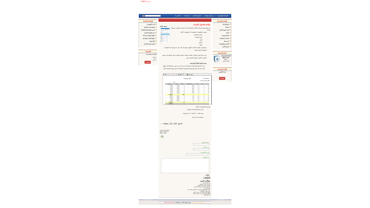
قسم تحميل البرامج (224, 30)
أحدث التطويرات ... (150, 24)
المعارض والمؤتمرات (224, 44)
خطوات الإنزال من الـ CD (149, 35)
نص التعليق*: (205, 157)
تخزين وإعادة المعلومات (205, 190)
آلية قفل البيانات (206, 194)
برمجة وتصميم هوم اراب (199, 202)
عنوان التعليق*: (205, 142)
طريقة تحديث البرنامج (149, 27)
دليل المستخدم (225, 35)
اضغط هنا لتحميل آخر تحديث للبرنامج (226, 56)
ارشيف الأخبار (225, 46)
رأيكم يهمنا (152, 41)
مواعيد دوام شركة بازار (149, 44)
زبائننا (227, 32)
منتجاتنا (227, 27)
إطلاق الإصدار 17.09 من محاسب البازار (201, 192)
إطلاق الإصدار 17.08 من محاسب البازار (201, 193)
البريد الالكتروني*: (204, 152)
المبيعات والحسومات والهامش (203, 185)
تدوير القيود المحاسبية (149, 32)
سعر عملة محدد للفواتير (205, 184)
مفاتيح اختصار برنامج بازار (149, 38)
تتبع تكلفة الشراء (206, 182)
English (143, 1)
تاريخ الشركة (226, 24)
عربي (149, 1)
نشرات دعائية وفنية (224, 38)
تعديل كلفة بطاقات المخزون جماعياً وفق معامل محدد (198, 189)
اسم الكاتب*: (205, 147)
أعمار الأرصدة (207, 188)
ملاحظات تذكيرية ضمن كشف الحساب (202, 186)
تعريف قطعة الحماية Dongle (148, 30)
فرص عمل (226, 41)
